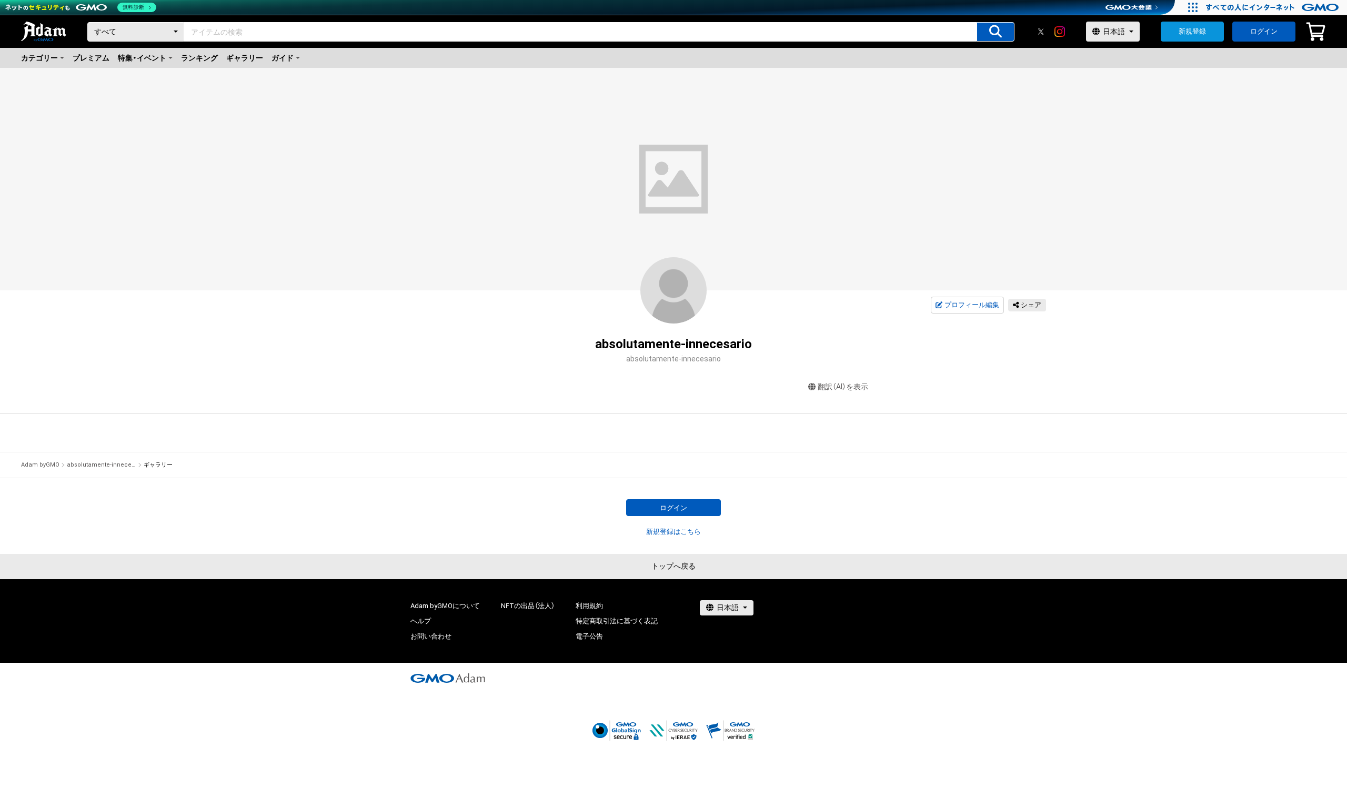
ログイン (1264, 31)
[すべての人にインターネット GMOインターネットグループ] (1273, 7)
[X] (1041, 31)
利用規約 (589, 606)
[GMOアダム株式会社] (447, 678)
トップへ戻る (673, 566)
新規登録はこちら (673, 532)
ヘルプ (420, 621)
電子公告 (589, 636)
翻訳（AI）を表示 (843, 386)
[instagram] (1059, 31)
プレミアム (91, 58)
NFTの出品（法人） (528, 606)
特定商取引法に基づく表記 (617, 621)
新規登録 (1192, 31)
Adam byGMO (40, 464)
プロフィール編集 (971, 305)
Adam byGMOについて (445, 606)
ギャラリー (244, 58)
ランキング (199, 58)
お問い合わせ (430, 636)
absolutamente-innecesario (101, 464)
